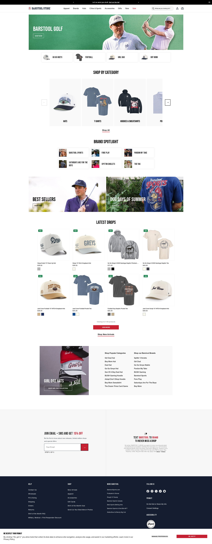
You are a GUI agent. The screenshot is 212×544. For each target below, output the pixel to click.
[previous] (44, 102)
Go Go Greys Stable (142, 365)
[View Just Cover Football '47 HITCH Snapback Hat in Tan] (38, 314)
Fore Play (138, 379)
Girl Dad (137, 361)
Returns (31, 510)
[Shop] (164, 491)
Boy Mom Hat (110, 361)
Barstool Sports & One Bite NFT (117, 508)
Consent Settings (152, 508)
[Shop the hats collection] (65, 102)
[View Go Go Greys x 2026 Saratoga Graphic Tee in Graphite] (148, 268)
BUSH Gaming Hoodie (114, 375)
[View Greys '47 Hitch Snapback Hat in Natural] (74, 268)
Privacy (163, 451)
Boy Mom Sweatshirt (113, 383)
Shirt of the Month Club (76, 506)
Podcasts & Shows (113, 493)
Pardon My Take (140, 368)
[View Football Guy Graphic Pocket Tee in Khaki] (112, 314)
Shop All (106, 130)
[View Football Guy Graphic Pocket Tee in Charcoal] (109, 314)
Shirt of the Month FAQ (36, 514)
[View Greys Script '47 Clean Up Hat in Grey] (38, 268)
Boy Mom (138, 386)
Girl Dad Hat (110, 358)
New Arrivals (72, 490)
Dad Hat (108, 365)
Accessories (72, 498)
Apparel (70, 494)
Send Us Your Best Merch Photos (80, 510)
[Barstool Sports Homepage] (39, 8)
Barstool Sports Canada (114, 501)
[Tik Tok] (160, 491)
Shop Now (38, 206)
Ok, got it (191, 536)
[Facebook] (148, 491)
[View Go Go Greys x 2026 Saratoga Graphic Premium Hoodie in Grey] (109, 268)
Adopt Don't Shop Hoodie (115, 379)
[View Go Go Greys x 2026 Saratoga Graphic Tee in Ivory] (144, 268)
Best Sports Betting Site (115, 505)
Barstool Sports (140, 375)
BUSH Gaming (140, 372)
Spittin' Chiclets (140, 358)
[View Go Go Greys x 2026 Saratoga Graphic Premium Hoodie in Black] (112, 268)
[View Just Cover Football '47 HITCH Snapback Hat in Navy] (42, 314)
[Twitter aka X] (156, 491)
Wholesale (32, 494)
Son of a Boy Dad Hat (114, 372)
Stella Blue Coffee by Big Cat (116, 512)
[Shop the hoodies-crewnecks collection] (130, 102)
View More (106, 327)
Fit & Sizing (32, 498)
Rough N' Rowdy (112, 497)
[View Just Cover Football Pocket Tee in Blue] (74, 314)
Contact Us (32, 490)
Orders (30, 506)
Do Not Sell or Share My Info (157, 504)
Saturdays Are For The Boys (145, 383)
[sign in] (177, 8)
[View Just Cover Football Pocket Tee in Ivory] (77, 314)
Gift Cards (71, 502)
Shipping (31, 502)
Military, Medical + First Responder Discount (44, 518)
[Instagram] (152, 491)
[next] (167, 102)
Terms (158, 451)
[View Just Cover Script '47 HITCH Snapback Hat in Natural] (144, 314)
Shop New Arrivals (106, 334)
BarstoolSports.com (113, 490)
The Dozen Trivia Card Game (116, 386)
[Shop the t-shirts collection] (97, 102)
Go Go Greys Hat (111, 368)
